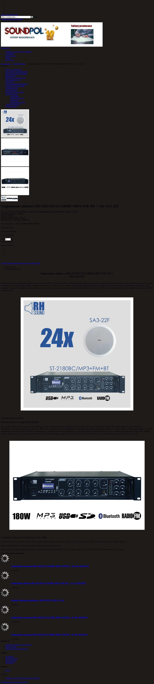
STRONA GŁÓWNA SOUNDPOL (18, 52)
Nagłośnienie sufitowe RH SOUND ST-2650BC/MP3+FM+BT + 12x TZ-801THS (48, 583)
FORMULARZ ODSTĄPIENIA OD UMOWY (22, 678)
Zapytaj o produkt (7, 263)
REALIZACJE (10, 56)
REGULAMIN (10, 647)
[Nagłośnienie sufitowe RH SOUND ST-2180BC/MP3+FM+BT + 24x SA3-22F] (15, 137)
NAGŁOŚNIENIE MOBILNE (16, 84)
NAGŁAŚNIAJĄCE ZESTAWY (13, 81)
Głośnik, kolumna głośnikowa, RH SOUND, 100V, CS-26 (37, 600)
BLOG (7, 58)
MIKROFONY (11, 76)
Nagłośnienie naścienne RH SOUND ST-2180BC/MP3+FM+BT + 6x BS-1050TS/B (49, 634)
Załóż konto (13, 15)
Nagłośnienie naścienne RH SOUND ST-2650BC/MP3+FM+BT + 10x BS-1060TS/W (50, 566)
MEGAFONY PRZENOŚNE (16, 74)
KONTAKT (9, 60)
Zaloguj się (5, 15)
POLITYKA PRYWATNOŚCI (16, 649)
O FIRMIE (9, 54)
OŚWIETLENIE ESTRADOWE (11, 89)
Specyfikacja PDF (33, 263)
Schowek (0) (5, 48)
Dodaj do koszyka (7, 241)
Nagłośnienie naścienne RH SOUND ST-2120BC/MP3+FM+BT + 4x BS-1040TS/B (49, 617)
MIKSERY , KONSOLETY (15, 78)
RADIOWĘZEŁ (11, 94)
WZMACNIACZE (17, 98)
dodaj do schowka (7, 245)
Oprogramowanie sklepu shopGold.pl (14, 682)
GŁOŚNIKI (14, 96)
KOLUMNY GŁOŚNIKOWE (16, 72)
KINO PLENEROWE (13, 70)
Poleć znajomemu (20, 263)
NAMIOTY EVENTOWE (15, 86)
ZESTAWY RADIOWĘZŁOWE (17, 101)
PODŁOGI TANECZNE (14, 92)
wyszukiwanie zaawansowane (11, 19)
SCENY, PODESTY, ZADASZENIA (13, 105)
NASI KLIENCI (11, 659)
